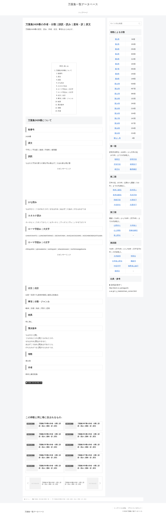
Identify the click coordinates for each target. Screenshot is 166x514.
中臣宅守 (117, 266)
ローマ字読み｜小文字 (65, 92)
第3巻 (117, 49)
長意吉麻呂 (117, 195)
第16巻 (117, 113)
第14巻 (117, 103)
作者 (59, 111)
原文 (59, 76)
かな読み (61, 83)
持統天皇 (117, 200)
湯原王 (117, 271)
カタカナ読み (62, 86)
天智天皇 (117, 164)
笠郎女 (133, 256)
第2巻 (117, 44)
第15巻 (117, 108)
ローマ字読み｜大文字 (65, 89)
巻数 (59, 108)
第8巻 (117, 74)
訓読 (59, 80)
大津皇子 (133, 200)
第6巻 (117, 64)
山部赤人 (117, 225)
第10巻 (117, 84)
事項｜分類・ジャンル (65, 98)
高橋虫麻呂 (133, 230)
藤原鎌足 (133, 169)
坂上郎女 (117, 235)
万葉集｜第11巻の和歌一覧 (35, 382)
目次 (61, 66)
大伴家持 (117, 256)
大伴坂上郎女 (117, 261)
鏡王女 (117, 169)
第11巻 (117, 89)
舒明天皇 (133, 159)
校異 (59, 101)
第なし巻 (117, 138)
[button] (139, 23)
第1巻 (117, 39)
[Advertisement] (64, 46)
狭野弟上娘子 (133, 266)
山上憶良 (117, 230)
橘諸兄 (133, 261)
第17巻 (117, 118)
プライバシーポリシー (135, 508)
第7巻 (117, 69)
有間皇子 (133, 164)
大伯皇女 (117, 205)
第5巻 (117, 59)
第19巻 (117, 128)
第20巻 (117, 133)
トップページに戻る (120, 508)
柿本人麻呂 (117, 190)
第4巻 (117, 54)
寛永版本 (61, 104)
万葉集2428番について (64, 70)
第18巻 (117, 123)
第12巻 (117, 94)
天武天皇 (133, 195)
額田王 (117, 159)
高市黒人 (133, 190)
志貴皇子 (133, 205)
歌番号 (60, 73)
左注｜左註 (62, 95)
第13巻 (117, 99)
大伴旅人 (133, 225)
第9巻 (117, 79)
